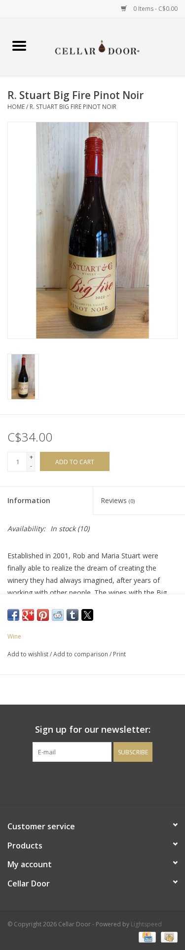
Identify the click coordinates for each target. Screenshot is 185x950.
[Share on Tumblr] (72, 615)
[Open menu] (19, 45)
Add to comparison (81, 654)
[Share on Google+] (28, 615)
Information (28, 500)
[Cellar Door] (112, 46)
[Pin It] (43, 615)
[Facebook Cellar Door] (75, 782)
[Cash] (167, 936)
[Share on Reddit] (58, 615)
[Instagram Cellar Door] (110, 782)
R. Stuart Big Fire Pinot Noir (73, 106)
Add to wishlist (28, 654)
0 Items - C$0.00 (155, 8)
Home (16, 106)
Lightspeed (146, 924)
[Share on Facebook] (13, 615)
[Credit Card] (146, 936)
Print (119, 654)
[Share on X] (87, 615)
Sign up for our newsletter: (92, 729)
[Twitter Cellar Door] (93, 782)
